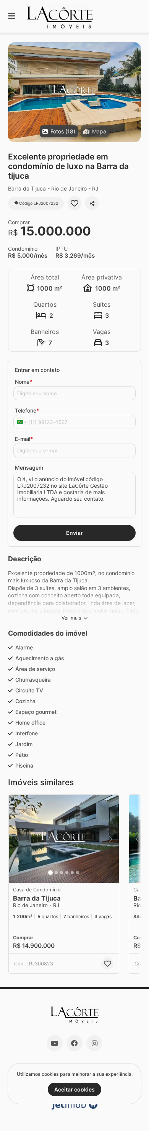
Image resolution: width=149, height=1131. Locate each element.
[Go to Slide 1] (50, 872)
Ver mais (71, 618)
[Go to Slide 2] (56, 872)
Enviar (74, 532)
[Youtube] (55, 1043)
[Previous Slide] (14, 92)
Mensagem (29, 467)
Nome (23, 381)
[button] (74, 92)
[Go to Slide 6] (77, 872)
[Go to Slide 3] (61, 872)
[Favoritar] (74, 203)
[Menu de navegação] (11, 16)
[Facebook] (74, 1043)
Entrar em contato (37, 370)
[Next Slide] (134, 92)
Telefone (27, 410)
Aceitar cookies (74, 1089)
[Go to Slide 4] (66, 872)
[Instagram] (94, 1043)
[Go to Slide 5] (72, 872)
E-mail (24, 439)
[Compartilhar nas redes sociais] (92, 203)
